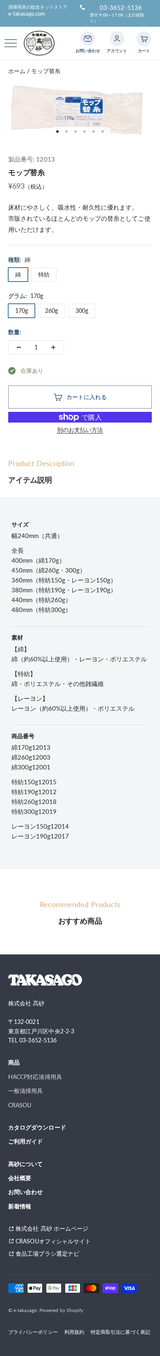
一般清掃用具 (25, 1090)
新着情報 (19, 1206)
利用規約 (74, 1332)
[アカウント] (116, 38)
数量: (14, 331)
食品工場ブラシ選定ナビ (50, 1253)
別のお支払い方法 (80, 429)
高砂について (25, 1163)
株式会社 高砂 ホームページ (52, 1228)
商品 (14, 1062)
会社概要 (19, 1177)
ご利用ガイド (25, 1141)
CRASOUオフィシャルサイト (53, 1241)
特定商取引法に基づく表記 (120, 1332)
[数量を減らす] (19, 347)
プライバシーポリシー (33, 1332)
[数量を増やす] (53, 347)
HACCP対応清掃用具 (35, 1076)
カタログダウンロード (37, 1127)
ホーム (16, 70)
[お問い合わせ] (87, 38)
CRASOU (19, 1105)
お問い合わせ (25, 1191)
